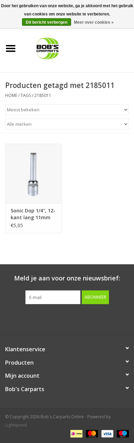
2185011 (42, 95)
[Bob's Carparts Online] (77, 48)
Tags (26, 95)
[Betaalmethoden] (75, 433)
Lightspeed (16, 425)
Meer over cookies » (94, 22)
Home (11, 95)
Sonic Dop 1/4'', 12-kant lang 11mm (33, 214)
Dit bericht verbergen (46, 22)
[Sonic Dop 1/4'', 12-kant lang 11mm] (33, 173)
